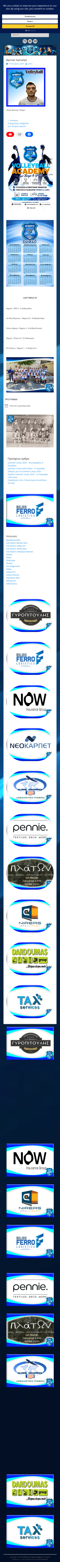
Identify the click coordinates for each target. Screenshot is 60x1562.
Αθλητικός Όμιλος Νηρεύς (33, 1557)
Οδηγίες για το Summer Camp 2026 (24, 471)
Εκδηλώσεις (11, 583)
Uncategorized (13, 566)
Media (9, 554)
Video (8, 569)
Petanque (10, 560)
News (8, 557)
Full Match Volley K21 (16, 546)
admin (30, 64)
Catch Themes (42, 1559)
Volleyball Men (13, 577)
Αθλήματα (11, 580)
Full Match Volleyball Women (19, 551)
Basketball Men (13, 540)
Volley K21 (11, 572)
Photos (9, 563)
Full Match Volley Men (16, 548)
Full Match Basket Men (16, 543)
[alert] (30, 406)
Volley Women (12, 575)
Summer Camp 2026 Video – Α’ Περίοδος (26, 468)
